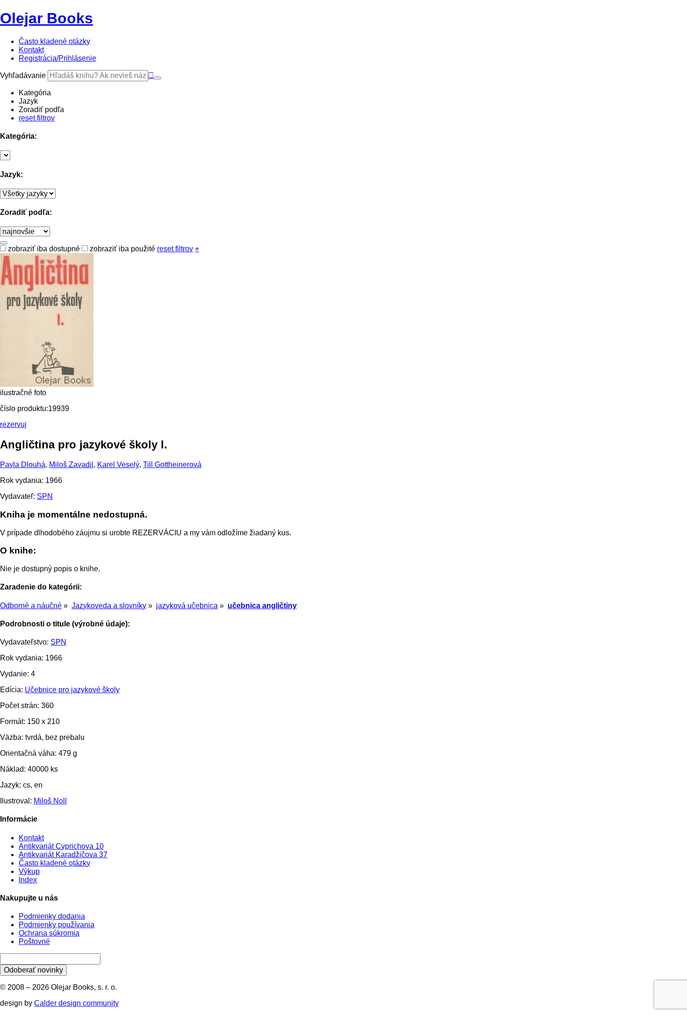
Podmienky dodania (52, 916)
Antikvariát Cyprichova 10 (61, 846)
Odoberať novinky (33, 970)
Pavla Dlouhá (22, 464)
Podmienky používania (56, 925)
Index (28, 880)
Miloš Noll (50, 801)
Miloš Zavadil (71, 464)
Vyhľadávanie (23, 75)
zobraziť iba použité (121, 249)
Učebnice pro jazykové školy (72, 690)
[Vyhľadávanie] (157, 78)
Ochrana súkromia (49, 933)
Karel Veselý (118, 464)
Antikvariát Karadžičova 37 (63, 855)
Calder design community (76, 1003)
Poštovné (34, 941)
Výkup (29, 871)
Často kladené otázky (54, 863)
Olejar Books (46, 18)
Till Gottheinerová (172, 464)
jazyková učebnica (187, 606)
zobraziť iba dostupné (43, 249)
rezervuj (13, 424)
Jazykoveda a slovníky (109, 606)
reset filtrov (37, 118)
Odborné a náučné (31, 606)
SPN (45, 496)
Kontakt (31, 838)
